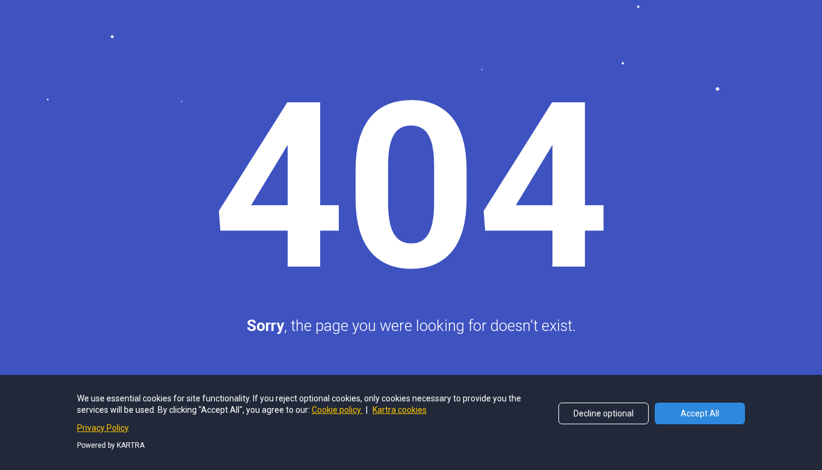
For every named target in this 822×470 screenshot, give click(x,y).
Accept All (700, 413)
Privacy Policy (103, 428)
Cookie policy (337, 410)
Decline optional (603, 413)
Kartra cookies (399, 410)
